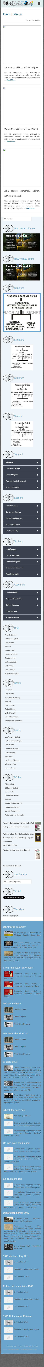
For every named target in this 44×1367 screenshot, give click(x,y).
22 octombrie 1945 (21, 1277)
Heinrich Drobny (20, 1009)
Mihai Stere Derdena (22, 1024)
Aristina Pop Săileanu (22, 1116)
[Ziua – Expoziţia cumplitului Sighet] (22, 44)
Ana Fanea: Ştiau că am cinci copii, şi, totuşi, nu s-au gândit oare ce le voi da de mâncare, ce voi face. (22, 945)
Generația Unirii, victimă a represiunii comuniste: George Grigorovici (22, 975)
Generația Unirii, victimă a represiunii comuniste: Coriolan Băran (22, 993)
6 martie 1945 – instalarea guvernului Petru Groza (27, 1220)
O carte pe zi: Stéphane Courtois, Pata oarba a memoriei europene (27, 1124)
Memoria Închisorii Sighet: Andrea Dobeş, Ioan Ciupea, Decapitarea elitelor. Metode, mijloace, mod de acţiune (22, 1168)
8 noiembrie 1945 (21, 1262)
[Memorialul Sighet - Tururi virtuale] (21, 242)
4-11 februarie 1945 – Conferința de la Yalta (27, 1247)
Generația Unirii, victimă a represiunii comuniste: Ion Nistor (27, 984)
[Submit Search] (5, 219)
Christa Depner (20, 1017)
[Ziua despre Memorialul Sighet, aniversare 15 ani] (22, 168)
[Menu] (39, 3)
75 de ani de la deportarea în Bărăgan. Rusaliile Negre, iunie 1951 (22, 935)
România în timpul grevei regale (26, 1269)
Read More (11, 80)
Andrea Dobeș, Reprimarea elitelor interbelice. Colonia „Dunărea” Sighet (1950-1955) (22, 1133)
